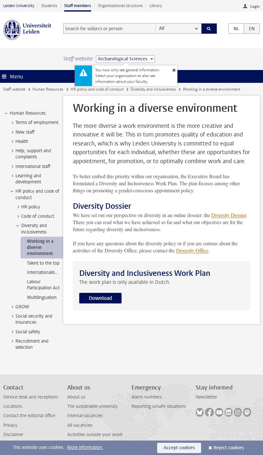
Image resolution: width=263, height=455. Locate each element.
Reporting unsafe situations (159, 406)
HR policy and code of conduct (97, 89)
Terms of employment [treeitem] (36, 122)
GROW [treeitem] (22, 307)
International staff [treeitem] (32, 166)
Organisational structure (120, 5)
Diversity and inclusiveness (153, 89)
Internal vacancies (85, 416)
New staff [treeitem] (25, 132)
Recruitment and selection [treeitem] (31, 344)
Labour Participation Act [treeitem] (43, 285)
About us (76, 397)
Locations (12, 406)
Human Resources (47, 89)
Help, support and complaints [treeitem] (33, 154)
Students (49, 5)
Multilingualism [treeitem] (42, 297)
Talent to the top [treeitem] (43, 263)
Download (100, 298)
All (162, 28)
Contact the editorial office (29, 416)
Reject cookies (229, 448)
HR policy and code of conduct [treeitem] (37, 194)
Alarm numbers (147, 397)
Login (255, 6)
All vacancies (79, 425)
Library (155, 5)
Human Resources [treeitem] (28, 113)
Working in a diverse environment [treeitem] (40, 247)
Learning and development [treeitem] (28, 179)
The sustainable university (92, 406)
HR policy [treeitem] (30, 207)
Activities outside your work (95, 435)
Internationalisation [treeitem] (45, 272)
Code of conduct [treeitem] (37, 216)
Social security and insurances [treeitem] (33, 319)
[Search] (209, 28)
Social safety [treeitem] (27, 332)
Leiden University (18, 5)
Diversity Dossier (228, 215)
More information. (85, 447)
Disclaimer (13, 435)
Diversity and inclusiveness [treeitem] (34, 229)
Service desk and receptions (30, 397)
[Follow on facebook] (209, 412)
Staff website (14, 89)
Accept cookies (179, 448)
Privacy (10, 425)
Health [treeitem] (21, 141)
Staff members (77, 5)
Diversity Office (192, 250)
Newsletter (206, 397)
